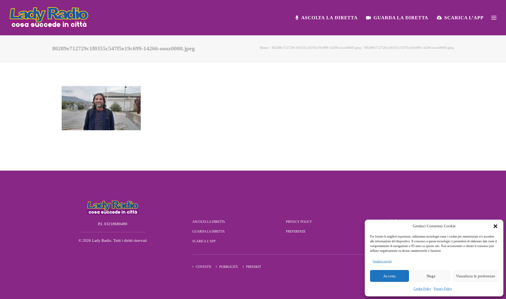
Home (264, 48)
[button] (495, 226)
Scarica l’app (464, 17)
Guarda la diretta (400, 17)
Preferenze (295, 231)
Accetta (389, 276)
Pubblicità (228, 267)
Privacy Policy (443, 289)
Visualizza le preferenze (475, 276)
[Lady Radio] (49, 17)
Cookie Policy (422, 289)
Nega (431, 276)
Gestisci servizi (382, 261)
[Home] (112, 207)
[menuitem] (328, 17)
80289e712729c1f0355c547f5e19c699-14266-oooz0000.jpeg (316, 48)
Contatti (203, 267)
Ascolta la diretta (329, 17)
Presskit (253, 267)
